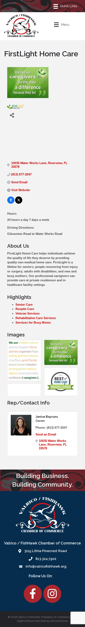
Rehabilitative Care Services (35, 318)
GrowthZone (59, 620)
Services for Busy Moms (33, 322)
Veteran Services (27, 313)
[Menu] (65, 6)
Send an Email (45, 434)
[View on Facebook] (10, 202)
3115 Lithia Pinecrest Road (45, 551)
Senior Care (24, 304)
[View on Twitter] (18, 202)
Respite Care (24, 309)
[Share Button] (12, 115)
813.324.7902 (45, 559)
